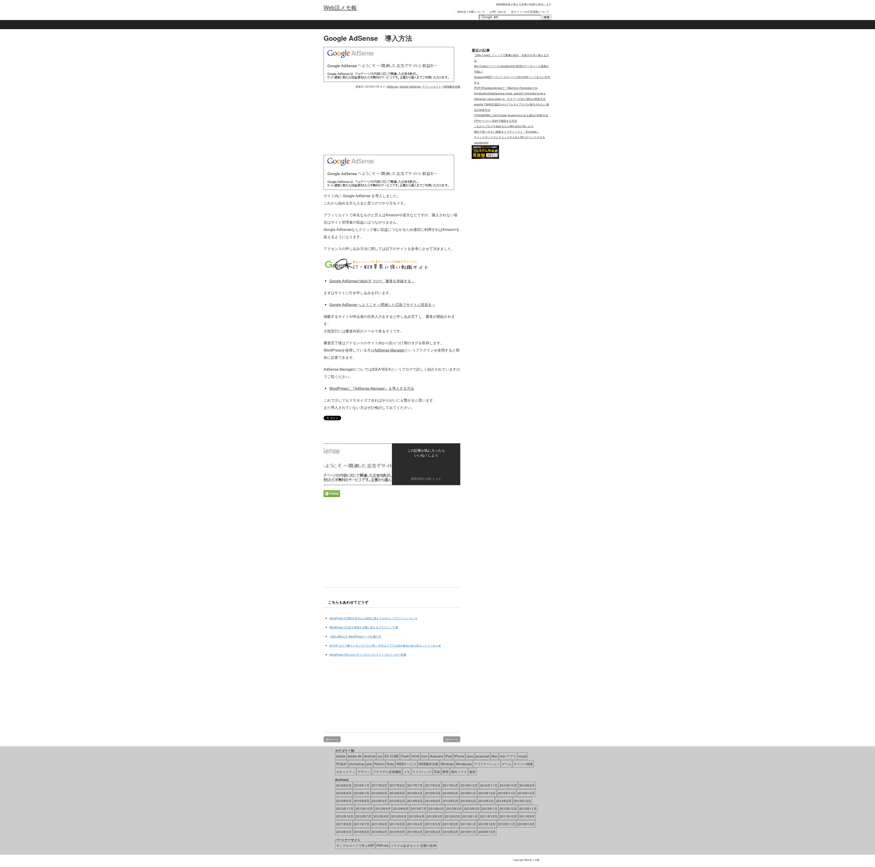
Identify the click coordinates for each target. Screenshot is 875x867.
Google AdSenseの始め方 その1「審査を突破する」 (372, 280)
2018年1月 (361, 785)
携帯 (445, 771)
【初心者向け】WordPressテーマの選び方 (355, 636)
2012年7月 (363, 816)
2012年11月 (528, 808)
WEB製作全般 (451, 86)
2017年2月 (450, 785)
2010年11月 (506, 824)
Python (379, 764)
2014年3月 (486, 800)
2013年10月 (364, 808)
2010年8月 (361, 831)
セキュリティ (345, 771)
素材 (472, 771)
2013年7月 (418, 808)
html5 (415, 756)
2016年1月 (468, 793)
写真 (437, 771)
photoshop (356, 764)
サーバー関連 (523, 764)
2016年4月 (415, 793)
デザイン (364, 771)
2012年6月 (381, 816)
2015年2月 (397, 800)
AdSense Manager (389, 350)
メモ (407, 771)
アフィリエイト (431, 86)
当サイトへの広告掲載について (530, 11)
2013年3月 (454, 808)
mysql (522, 756)
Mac (495, 756)
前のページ (332, 739)
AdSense (392, 86)
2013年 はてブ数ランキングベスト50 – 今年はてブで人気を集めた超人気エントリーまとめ (385, 645)
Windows (447, 764)
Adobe (340, 756)
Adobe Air (355, 756)
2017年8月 (397, 785)
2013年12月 (522, 800)
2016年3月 (432, 793)
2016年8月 (344, 793)
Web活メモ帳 (340, 7)
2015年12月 (487, 793)
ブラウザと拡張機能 (387, 771)
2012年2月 (452, 816)
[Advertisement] (362, 121)
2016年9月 (527, 785)
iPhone (459, 756)
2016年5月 (397, 793)
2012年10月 (344, 816)
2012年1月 (470, 816)
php (369, 764)
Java (469, 756)
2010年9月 (344, 831)
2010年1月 (468, 831)
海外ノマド (459, 771)
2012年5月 (399, 816)
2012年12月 (508, 808)
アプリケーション (486, 764)
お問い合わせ (498, 11)
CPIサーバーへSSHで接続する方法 (495, 120)
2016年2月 (450, 793)
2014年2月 (504, 800)
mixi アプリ (508, 756)
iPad (448, 756)
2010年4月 (415, 831)
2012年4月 (417, 816)
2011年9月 (527, 816)
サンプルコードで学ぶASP (355, 845)
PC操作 (341, 764)
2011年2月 (450, 824)
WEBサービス (406, 764)
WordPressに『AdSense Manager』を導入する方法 (371, 388)
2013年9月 (383, 808)
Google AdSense (410, 86)
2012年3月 (434, 816)
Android (369, 756)
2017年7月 (415, 785)
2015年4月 (379, 800)
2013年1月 (489, 808)
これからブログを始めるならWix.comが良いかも (504, 126)
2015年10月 (526, 793)
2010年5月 (397, 831)
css (380, 756)
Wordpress (464, 764)
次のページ (451, 739)
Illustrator (436, 756)
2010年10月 (526, 824)
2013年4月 (436, 808)
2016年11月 (488, 785)
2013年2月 (472, 808)
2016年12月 (469, 785)
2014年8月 (432, 800)
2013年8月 (401, 808)
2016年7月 (361, 793)
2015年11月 (506, 793)
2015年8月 (361, 800)
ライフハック (421, 771)
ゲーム (506, 764)
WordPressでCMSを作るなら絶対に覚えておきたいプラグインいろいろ (373, 618)
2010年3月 (432, 831)
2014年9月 (415, 800)
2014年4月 (468, 800)
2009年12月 (487, 831)
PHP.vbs (382, 845)
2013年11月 (344, 808)
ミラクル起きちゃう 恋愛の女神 (413, 845)
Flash (405, 756)
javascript (482, 756)
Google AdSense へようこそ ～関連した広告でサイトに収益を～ (382, 304)
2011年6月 (379, 824)
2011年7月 (361, 824)
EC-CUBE (392, 756)
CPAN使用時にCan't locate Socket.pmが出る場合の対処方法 (511, 115)
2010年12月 (487, 824)
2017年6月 (432, 785)
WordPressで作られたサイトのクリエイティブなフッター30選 (367, 654)
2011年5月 (397, 824)
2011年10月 (508, 816)
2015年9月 (344, 800)
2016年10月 (508, 785)
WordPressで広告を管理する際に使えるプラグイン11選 (363, 627)
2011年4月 (415, 824)
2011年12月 (488, 816)
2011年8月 (344, 824)
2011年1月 (468, 824)
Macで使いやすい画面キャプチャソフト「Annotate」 (507, 131)
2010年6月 (379, 831)
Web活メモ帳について (471, 11)
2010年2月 (450, 831)
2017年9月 (379, 785)
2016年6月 (379, 793)
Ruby (390, 764)
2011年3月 (432, 824)
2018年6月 (344, 785)
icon (424, 756)
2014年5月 (450, 800)
